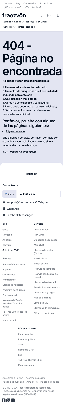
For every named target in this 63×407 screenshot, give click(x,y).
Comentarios (29, 3)
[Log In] (57, 15)
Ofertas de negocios (12, 284)
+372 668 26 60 (26, 193)
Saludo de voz (41, 258)
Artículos (6, 239)
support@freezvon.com (21, 202)
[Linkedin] (13, 400)
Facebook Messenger (20, 215)
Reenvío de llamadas (44, 268)
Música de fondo (42, 297)
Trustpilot (31, 173)
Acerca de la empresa (13, 264)
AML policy (32, 381)
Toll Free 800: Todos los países (14, 313)
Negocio (30, 26)
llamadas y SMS (26, 339)
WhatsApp (13, 208)
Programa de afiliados (13, 290)
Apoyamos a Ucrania (12, 377)
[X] (8, 400)
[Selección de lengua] (48, 15)
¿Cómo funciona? (32, 7)
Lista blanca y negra (44, 292)
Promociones (46, 3)
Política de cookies (49, 381)
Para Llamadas (25, 334)
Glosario (6, 245)
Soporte (8, 3)
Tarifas (21, 26)
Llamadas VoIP (41, 229)
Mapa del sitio (9, 320)
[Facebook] (3, 400)
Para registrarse (26, 365)
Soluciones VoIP (10, 250)
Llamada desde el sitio (45, 282)
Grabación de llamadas (46, 239)
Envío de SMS (41, 302)
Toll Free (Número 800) (30, 360)
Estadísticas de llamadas (47, 287)
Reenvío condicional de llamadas (46, 275)
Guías (5, 229)
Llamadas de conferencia (47, 307)
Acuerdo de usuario (35, 377)
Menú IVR (39, 245)
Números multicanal (44, 313)
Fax (20, 354)
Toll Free (30, 21)
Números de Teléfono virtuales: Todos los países (13, 303)
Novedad (7, 234)
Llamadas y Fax (26, 349)
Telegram (43, 202)
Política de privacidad (13, 381)
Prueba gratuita (10, 295)
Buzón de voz (41, 263)
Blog (18, 3)
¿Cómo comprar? (12, 7)
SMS (20, 344)
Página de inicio (15, 131)
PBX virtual (41, 21)
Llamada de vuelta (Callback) (43, 252)
